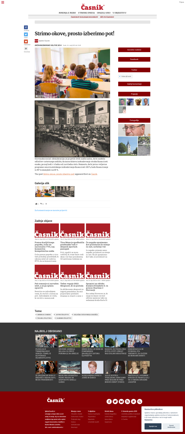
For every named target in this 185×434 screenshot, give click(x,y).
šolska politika (44, 318)
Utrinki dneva (86, 13)
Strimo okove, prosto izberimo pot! (74, 33)
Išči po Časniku (107, 17)
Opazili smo (103, 13)
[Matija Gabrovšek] (123, 109)
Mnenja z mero (67, 13)
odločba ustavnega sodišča (86, 315)
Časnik (94, 174)
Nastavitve (148, 420)
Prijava (181, 2)
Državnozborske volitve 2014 (48, 45)
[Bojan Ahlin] (123, 101)
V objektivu (119, 13)
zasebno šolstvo (64, 318)
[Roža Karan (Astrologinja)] (130, 101)
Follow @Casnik (126, 76)
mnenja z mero (44, 315)
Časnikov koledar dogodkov (84, 17)
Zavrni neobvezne (171, 426)
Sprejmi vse (153, 426)
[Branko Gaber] (138, 101)
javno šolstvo (62, 315)
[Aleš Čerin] (145, 101)
